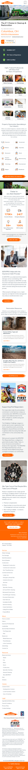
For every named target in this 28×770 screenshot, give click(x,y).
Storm (4, 665)
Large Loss (6, 575)
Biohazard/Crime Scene (9, 592)
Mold (4, 662)
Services (5, 582)
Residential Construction (9, 565)
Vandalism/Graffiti (7, 602)
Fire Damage (5, 555)
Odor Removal (6, 599)
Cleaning (4, 585)
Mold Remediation (6, 558)
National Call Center (20, 768)
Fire (4, 660)
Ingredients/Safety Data (8, 701)
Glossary (4, 679)
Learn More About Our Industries (13, 176)
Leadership (5, 626)
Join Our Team (8, 515)
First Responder (7, 631)
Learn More (7, 301)
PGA (4, 633)
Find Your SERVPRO (22, 538)
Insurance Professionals (8, 623)
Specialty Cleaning (7, 587)
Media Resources (7, 638)
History (4, 621)
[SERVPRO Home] (7, 2)
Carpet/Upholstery (7, 607)
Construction (5, 562)
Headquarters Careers (8, 689)
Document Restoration (8, 597)
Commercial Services (7, 572)
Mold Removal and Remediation (19, 536)
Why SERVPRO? (7, 674)
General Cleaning (7, 604)
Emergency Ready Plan (9, 577)
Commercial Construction (9, 567)
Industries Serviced (7, 580)
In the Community (7, 643)
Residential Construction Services (18, 534)
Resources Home (6, 655)
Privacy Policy (5, 705)
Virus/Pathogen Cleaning (9, 594)
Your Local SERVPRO (8, 768)
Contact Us (5, 648)
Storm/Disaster (6, 560)
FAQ (3, 677)
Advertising (5, 645)
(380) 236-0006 (13, 239)
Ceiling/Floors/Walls (8, 609)
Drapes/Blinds (6, 612)
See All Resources (13, 375)
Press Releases (6, 641)
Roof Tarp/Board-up (8, 570)
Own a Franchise (7, 694)
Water (4, 657)
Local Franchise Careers (9, 691)
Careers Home (6, 686)
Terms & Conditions (7, 703)
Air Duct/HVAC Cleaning (9, 589)
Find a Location (6, 618)
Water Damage (6, 553)
